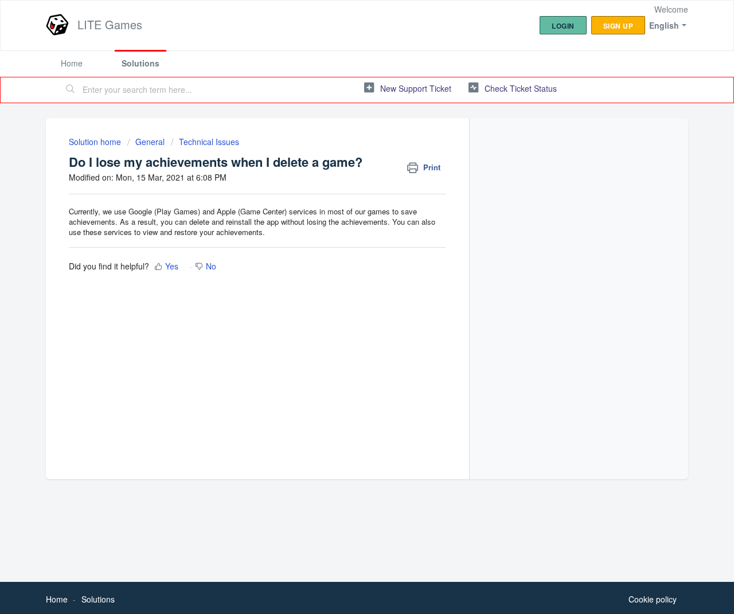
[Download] (346, 156)
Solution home (96, 141)
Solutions (140, 63)
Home (72, 63)
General (150, 141)
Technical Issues (209, 141)
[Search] (70, 90)
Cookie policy (652, 599)
